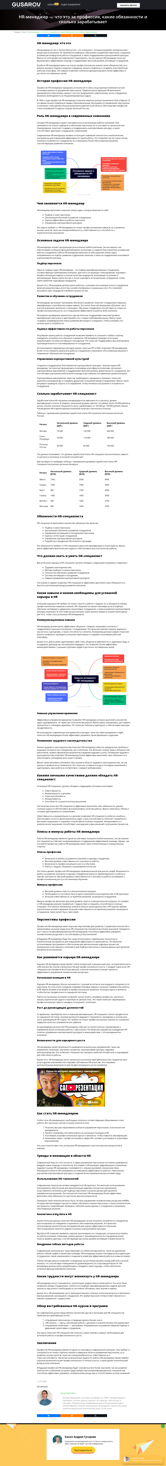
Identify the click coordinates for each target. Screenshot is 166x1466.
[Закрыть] (163, 1426)
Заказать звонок (128, 5)
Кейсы (53, 4)
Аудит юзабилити (70, 4)
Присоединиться (83, 1450)
